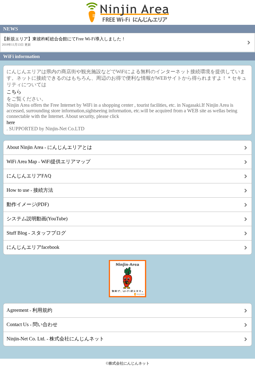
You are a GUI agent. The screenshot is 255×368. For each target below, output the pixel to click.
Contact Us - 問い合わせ (32, 324)
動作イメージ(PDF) (28, 204)
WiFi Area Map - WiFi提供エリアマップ (48, 161)
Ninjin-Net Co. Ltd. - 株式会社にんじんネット (55, 338)
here (11, 122)
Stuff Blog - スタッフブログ (36, 233)
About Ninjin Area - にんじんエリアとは (49, 147)
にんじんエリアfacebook (33, 247)
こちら (14, 91)
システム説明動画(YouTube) (37, 218)
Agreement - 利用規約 (29, 310)
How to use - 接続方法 (30, 190)
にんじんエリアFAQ (29, 175)
